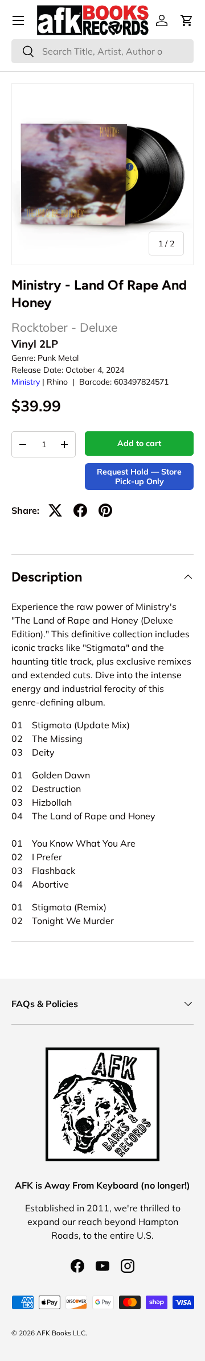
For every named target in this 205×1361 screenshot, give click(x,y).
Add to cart (139, 443)
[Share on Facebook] (80, 510)
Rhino (57, 382)
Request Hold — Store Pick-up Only (139, 476)
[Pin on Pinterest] (105, 510)
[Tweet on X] (55, 510)
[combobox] (102, 51)
